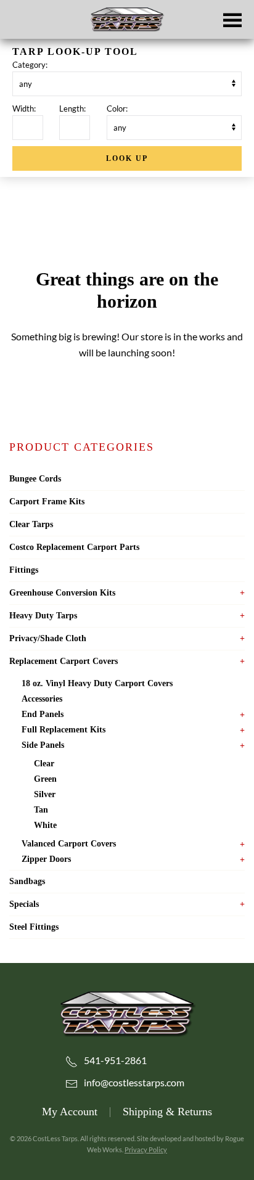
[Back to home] (127, 20)
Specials (24, 904)
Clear (44, 763)
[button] (232, 19)
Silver (44, 794)
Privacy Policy (146, 1149)
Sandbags (27, 881)
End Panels (42, 714)
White (45, 825)
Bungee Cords (35, 478)
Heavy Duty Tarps (43, 615)
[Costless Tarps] (127, 1012)
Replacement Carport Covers (63, 661)
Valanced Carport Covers (69, 843)
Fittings (23, 570)
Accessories (42, 698)
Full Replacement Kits (63, 729)
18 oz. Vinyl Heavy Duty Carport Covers (97, 683)
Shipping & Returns (167, 1111)
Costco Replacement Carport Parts (74, 547)
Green (45, 779)
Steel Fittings (34, 927)
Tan (41, 809)
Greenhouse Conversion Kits (62, 592)
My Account (69, 1111)
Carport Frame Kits (46, 501)
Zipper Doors (46, 859)
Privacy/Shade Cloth (47, 638)
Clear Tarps (31, 524)
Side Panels (43, 745)
